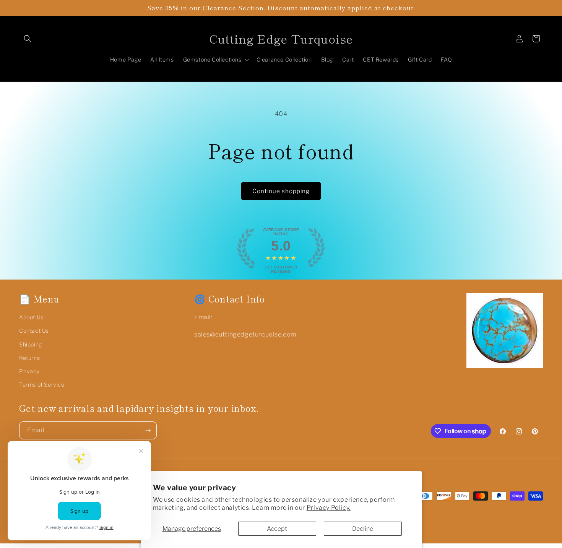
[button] (27, 38)
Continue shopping (281, 191)
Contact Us (34, 330)
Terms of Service (42, 384)
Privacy (29, 371)
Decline (362, 528)
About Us (31, 317)
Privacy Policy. (329, 507)
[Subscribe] (148, 430)
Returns (29, 357)
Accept (277, 528)
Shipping (30, 344)
